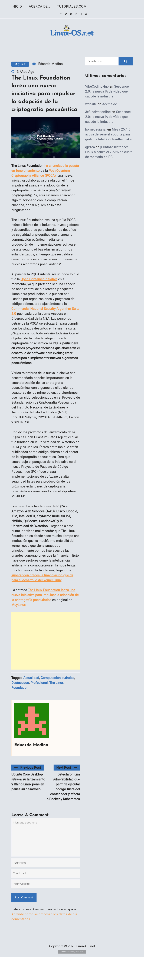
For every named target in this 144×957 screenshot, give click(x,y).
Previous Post (30, 767)
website (91, 104)
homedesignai (95, 129)
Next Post (63, 767)
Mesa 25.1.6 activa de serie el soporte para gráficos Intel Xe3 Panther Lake (108, 134)
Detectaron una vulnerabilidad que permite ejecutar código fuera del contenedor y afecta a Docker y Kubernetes (63, 786)
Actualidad (31, 678)
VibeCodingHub (97, 86)
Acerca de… (39, 6)
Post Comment (24, 897)
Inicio (16, 6)
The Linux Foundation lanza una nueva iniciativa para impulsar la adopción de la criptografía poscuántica (45, 595)
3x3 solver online (98, 112)
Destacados (20, 683)
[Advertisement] (45, 641)
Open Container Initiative (39, 279)
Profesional (39, 683)
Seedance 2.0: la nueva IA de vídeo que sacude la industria (107, 91)
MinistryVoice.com (76, 952)
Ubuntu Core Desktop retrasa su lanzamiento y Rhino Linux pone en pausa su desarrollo (28, 781)
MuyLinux (20, 64)
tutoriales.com (72, 6)
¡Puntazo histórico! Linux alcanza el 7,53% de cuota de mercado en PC (108, 152)
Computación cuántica (57, 678)
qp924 (90, 147)
